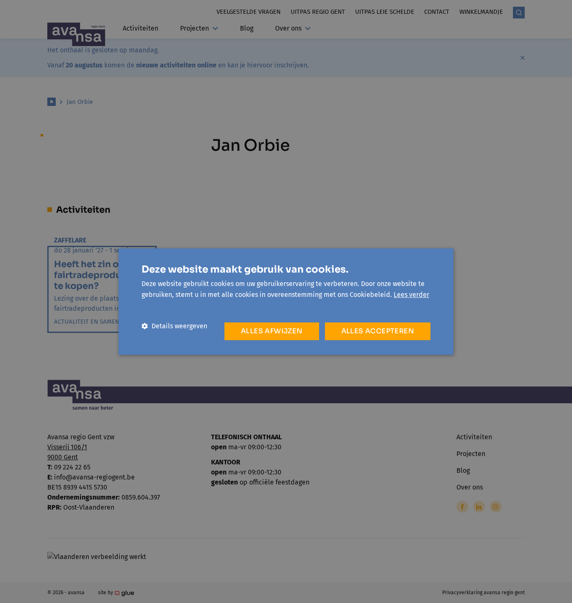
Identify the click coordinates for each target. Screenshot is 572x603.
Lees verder (411, 295)
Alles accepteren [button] (377, 331)
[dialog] (286, 301)
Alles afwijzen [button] (272, 331)
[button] (174, 326)
